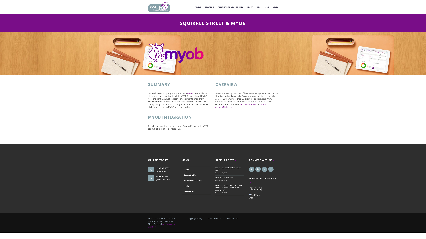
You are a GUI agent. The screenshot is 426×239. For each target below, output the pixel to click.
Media (186, 186)
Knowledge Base (157, 135)
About (250, 7)
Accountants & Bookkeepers (230, 7)
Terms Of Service (214, 219)
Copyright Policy (195, 219)
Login (275, 7)
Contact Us (189, 192)
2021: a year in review (224, 178)
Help (259, 7)
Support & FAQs (191, 175)
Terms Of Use (232, 219)
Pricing (198, 7)
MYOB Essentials (248, 104)
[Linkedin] (258, 169)
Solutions (209, 7)
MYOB (190, 93)
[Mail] (264, 169)
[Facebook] (251, 169)
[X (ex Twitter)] (271, 169)
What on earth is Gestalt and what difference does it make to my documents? (228, 187)
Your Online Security (193, 180)
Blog (267, 7)
